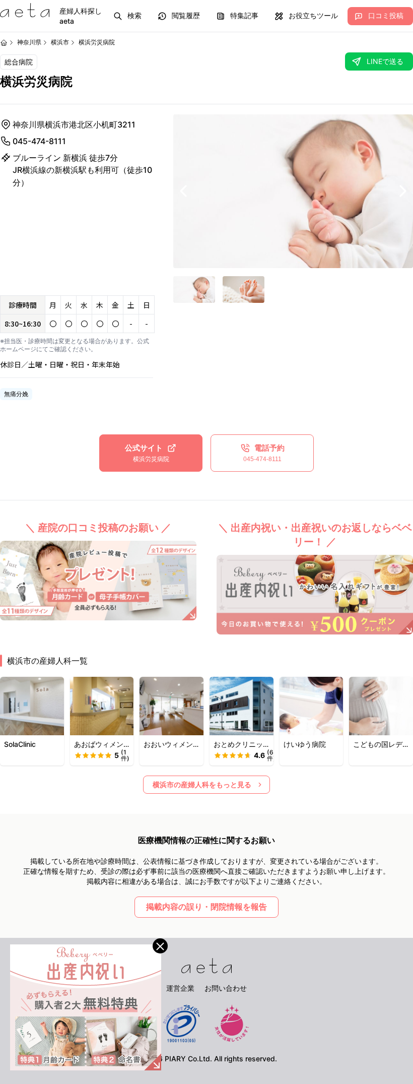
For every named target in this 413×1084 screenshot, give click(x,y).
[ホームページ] (4, 42)
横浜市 (60, 42)
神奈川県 (29, 42)
